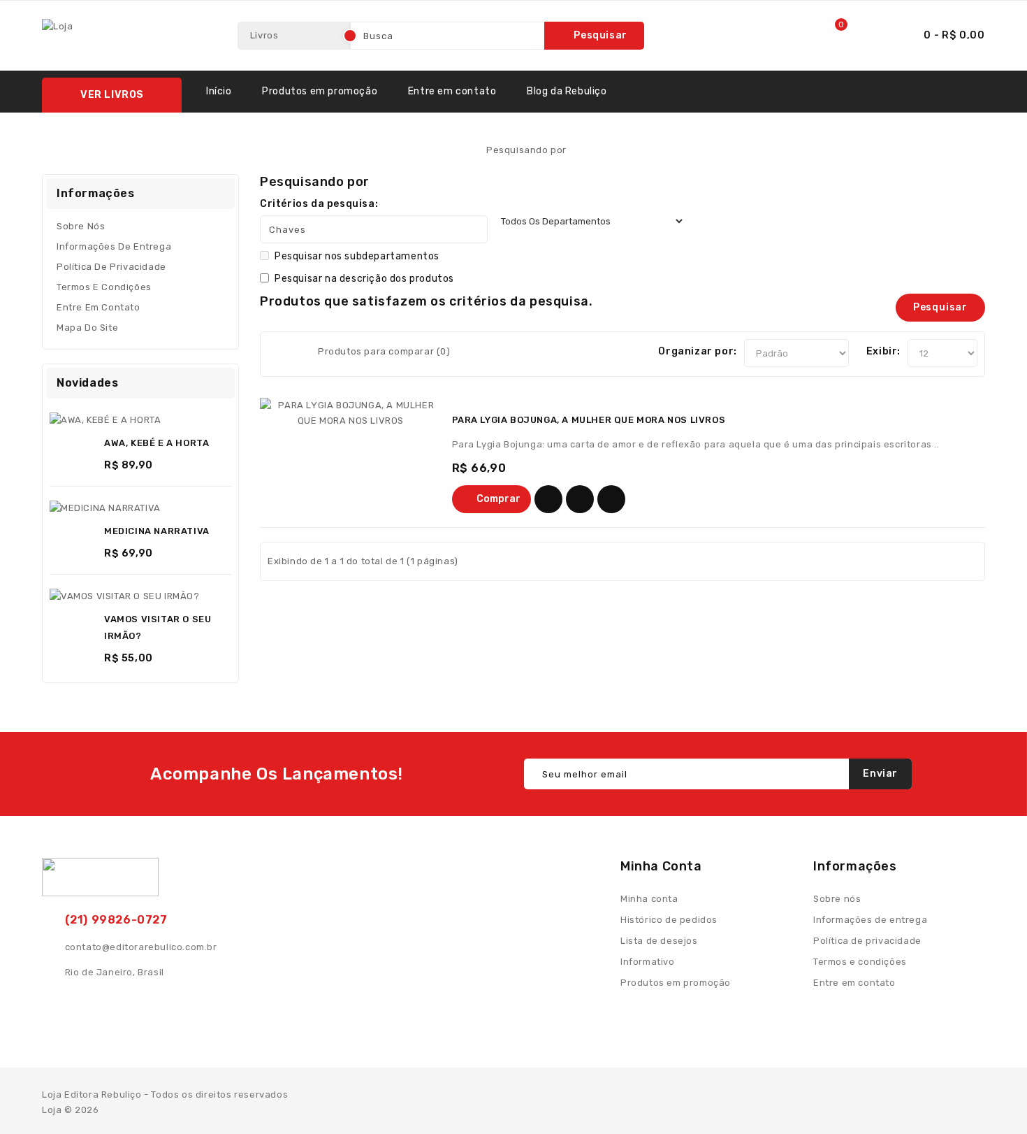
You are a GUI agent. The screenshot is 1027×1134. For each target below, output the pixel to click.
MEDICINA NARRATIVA (157, 531)
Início (219, 91)
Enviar (880, 774)
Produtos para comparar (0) (384, 351)
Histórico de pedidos (669, 919)
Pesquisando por (526, 150)
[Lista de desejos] (548, 499)
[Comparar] (611, 499)
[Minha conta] (871, 36)
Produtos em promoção (319, 91)
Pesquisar (600, 35)
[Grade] (276, 354)
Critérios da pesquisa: (319, 204)
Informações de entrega (114, 246)
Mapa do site (87, 327)
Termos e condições (104, 287)
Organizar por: (697, 351)
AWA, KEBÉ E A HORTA (156, 443)
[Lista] (295, 354)
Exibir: (883, 351)
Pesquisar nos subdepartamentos (357, 256)
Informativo (647, 961)
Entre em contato (452, 91)
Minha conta (649, 898)
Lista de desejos (659, 940)
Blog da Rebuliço (567, 91)
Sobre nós (81, 226)
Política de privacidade (111, 266)
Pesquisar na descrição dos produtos (364, 279)
